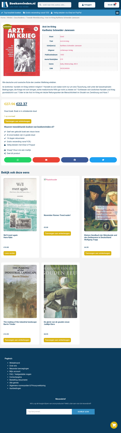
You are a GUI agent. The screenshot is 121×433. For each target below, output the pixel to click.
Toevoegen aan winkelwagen (17, 121)
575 (61, 59)
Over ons (13, 366)
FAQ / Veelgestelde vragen (20, 374)
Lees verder (10, 253)
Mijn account (14, 371)
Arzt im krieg (64, 41)
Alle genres (14, 383)
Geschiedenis (19, 18)
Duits (62, 64)
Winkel (9, 18)
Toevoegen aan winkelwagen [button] (57, 233)
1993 (62, 55)
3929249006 (65, 68)
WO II (76, 64)
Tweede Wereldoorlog (35, 18)
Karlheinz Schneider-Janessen (71, 46)
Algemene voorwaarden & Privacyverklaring (27, 385)
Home (3, 18)
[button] (117, 13)
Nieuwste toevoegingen (19, 368)
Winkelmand (14, 363)
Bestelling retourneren (18, 380)
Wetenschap (68, 64)
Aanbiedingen (15, 388)
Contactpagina (15, 377)
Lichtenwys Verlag (66, 50)
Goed (62, 37)
